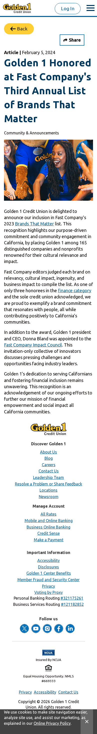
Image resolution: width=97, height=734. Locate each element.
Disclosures (48, 567)
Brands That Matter (34, 223)
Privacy (48, 586)
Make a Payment (48, 540)
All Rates (48, 514)
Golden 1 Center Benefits (48, 573)
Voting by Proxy (48, 592)
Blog (49, 458)
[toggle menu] (91, 8)
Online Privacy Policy (52, 723)
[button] (71, 598)
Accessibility (48, 560)
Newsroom (48, 496)
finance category (74, 290)
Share (75, 39)
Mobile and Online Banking (49, 520)
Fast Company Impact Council (33, 344)
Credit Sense (48, 533)
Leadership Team (48, 477)
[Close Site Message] (87, 721)
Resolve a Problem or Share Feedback (48, 484)
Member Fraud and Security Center (48, 579)
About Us (48, 452)
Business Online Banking (48, 527)
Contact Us (49, 471)
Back (22, 28)
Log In (67, 8)
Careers (48, 464)
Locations (48, 490)
